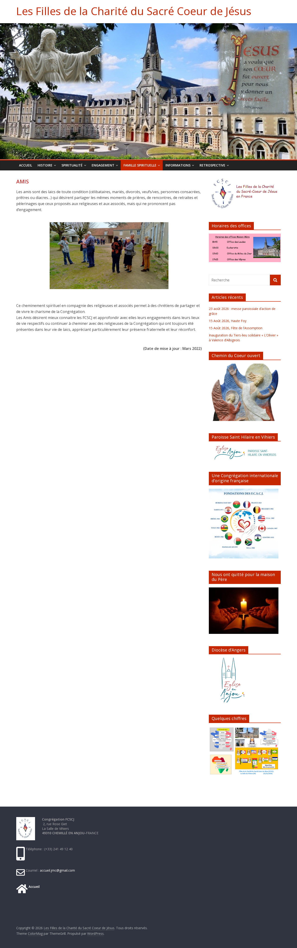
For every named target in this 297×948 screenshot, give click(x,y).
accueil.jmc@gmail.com (57, 870)
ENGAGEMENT (103, 165)
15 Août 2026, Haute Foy (227, 321)
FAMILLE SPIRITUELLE (139, 165)
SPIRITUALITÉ (72, 165)
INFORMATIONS (177, 165)
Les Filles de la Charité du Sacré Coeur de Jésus (133, 11)
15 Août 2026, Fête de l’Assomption (235, 328)
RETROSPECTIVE (212, 165)
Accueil (34, 886)
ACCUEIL (25, 165)
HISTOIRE (45, 165)
